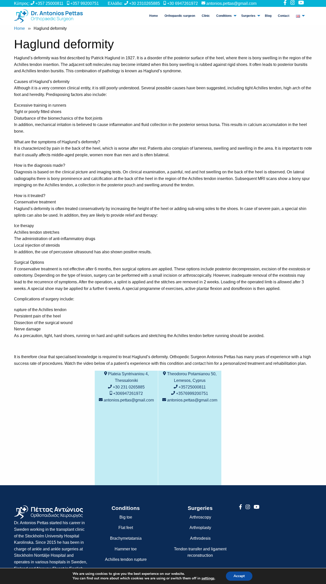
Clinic (206, 16)
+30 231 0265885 (129, 387)
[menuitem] (153, 15)
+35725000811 (192, 387)
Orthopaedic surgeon (180, 16)
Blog (268, 16)
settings (207, 578)
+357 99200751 (84, 3)
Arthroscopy (200, 517)
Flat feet (125, 527)
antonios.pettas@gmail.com (231, 3)
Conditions (224, 16)
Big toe (125, 517)
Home (153, 16)
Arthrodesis (200, 538)
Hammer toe (126, 549)
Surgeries (248, 16)
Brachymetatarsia (126, 538)
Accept (239, 576)
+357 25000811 (49, 3)
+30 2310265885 (144, 3)
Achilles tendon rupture (126, 559)
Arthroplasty (200, 527)
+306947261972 (128, 393)
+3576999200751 (192, 393)
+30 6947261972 (182, 3)
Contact (283, 16)
